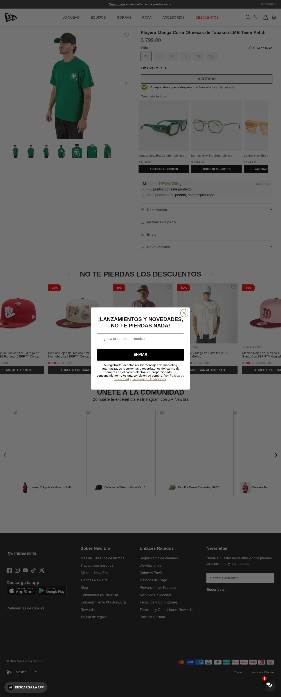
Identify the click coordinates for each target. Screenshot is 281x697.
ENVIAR (140, 354)
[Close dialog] (184, 313)
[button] (25, 687)
